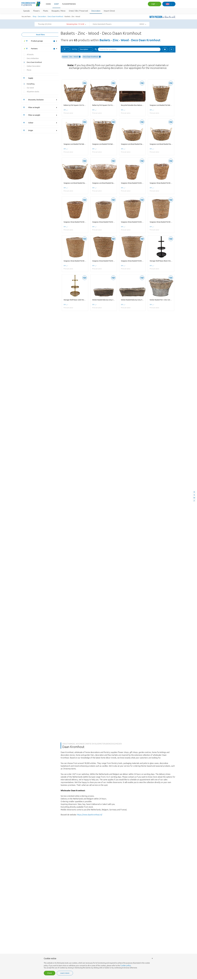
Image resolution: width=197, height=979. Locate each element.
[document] (98, 963)
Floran (29, 70)
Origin (30, 130)
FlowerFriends (69, 4)
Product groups (37, 41)
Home (48, 4)
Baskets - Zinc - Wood (70, 57)
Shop (56, 4)
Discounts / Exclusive (36, 100)
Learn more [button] (64, 973)
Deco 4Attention (33, 58)
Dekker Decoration (33, 66)
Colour (30, 123)
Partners (34, 49)
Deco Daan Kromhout (55, 16)
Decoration (42, 16)
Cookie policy (125, 965)
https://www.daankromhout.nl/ (89, 815)
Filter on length (34, 107)
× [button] (152, 958)
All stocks (30, 54)
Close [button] (49, 973)
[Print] (164, 49)
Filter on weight (34, 115)
